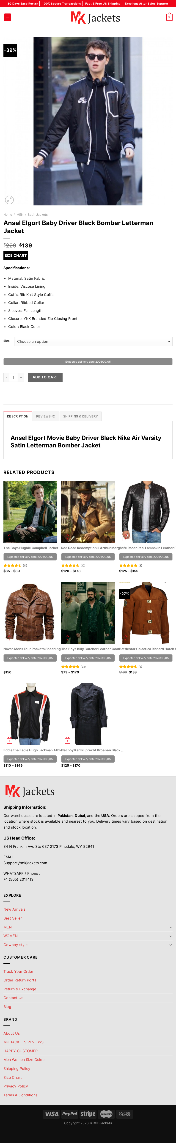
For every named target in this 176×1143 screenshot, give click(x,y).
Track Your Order (18, 971)
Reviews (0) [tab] (45, 416)
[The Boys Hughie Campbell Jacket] (30, 512)
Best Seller (12, 918)
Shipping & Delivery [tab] (80, 416)
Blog (7, 1006)
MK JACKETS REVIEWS (23, 1042)
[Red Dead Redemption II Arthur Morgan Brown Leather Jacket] (88, 512)
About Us (11, 1033)
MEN (19, 214)
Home (7, 214)
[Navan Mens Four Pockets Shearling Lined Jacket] (30, 613)
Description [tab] (17, 416)
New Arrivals (14, 909)
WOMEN (10, 935)
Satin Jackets (38, 214)
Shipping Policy (16, 1068)
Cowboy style (15, 944)
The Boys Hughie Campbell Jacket (30, 548)
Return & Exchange (19, 989)
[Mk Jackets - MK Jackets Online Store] (88, 17)
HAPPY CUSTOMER (20, 1051)
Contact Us (13, 997)
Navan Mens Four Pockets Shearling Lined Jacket (35, 649)
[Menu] (7, 17)
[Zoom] (9, 200)
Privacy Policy (15, 1086)
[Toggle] (171, 927)
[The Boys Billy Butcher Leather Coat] (88, 613)
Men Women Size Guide (23, 1059)
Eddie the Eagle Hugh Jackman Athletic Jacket (35, 750)
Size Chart (16, 255)
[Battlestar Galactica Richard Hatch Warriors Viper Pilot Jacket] (146, 613)
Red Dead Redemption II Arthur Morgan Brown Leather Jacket (93, 548)
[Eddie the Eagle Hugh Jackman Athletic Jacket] (30, 714)
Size (6, 341)
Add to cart (45, 377)
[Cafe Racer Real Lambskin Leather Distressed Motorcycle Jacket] (146, 512)
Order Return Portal (20, 980)
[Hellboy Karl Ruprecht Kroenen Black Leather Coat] (88, 714)
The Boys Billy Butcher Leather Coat (90, 649)
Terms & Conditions (20, 1095)
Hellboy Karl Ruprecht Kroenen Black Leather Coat (93, 750)
